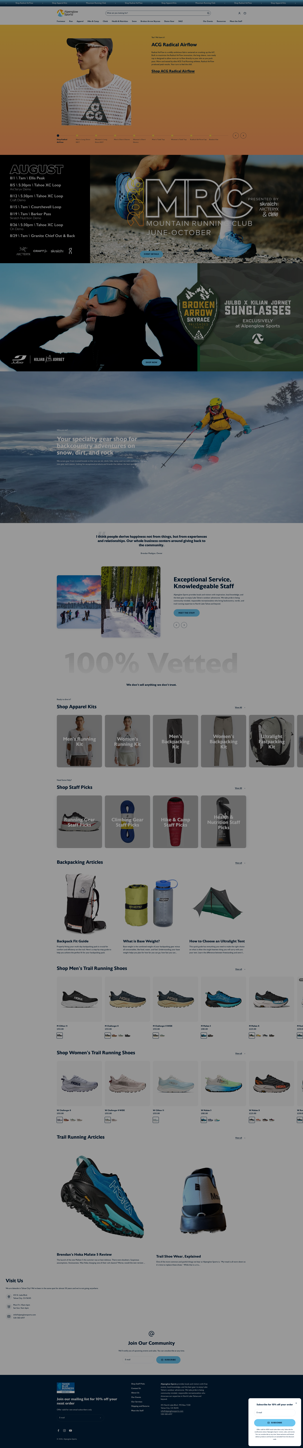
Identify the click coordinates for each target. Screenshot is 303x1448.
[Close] (296, 1403)
